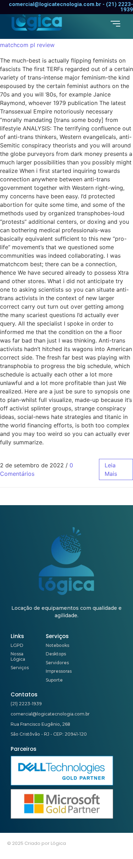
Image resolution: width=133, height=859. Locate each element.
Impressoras (59, 671)
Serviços (20, 667)
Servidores (57, 662)
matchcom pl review (27, 44)
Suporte (54, 680)
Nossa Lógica (18, 656)
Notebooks (57, 645)
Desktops (56, 653)
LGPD (17, 645)
